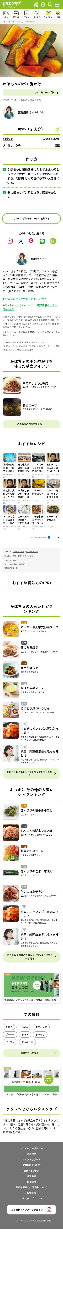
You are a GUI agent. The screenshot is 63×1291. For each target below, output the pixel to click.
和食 (14, 560)
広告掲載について (31, 1165)
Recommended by (39, 537)
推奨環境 (31, 1181)
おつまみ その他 (32, 551)
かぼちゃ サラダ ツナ (37, 346)
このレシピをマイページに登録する (31, 218)
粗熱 (19, 178)
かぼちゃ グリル (10, 342)
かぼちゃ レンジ (10, 349)
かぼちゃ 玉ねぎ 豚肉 (25, 349)
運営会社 (31, 1176)
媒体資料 (31, 1192)
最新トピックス (31, 1170)
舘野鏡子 (23, 112)
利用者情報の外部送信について (31, 1187)
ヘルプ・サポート (31, 1159)
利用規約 (31, 1154)
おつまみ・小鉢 (18, 551)
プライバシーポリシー (31, 1148)
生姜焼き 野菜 (23, 342)
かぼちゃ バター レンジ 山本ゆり (15, 346)
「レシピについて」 (46, 331)
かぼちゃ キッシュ (37, 342)
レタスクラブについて (31, 1198)
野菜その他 (22, 556)
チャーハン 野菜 (53, 346)
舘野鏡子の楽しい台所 (34, 299)
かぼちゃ (8, 139)
